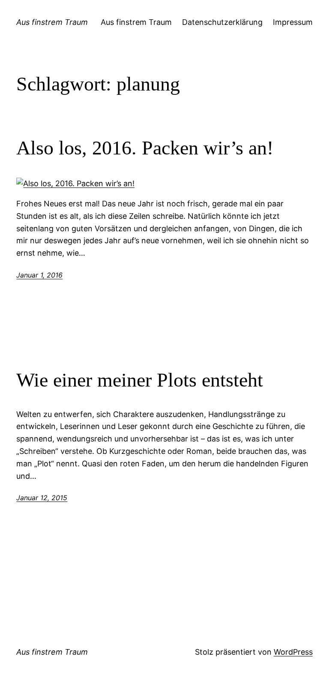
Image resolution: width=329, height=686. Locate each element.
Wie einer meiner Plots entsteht (139, 380)
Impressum (293, 22)
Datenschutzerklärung (222, 22)
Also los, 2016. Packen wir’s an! (144, 148)
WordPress (293, 651)
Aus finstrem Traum (52, 22)
